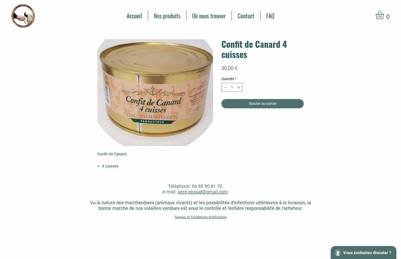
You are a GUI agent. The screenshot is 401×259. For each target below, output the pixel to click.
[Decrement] (225, 87)
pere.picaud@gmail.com (203, 192)
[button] (384, 15)
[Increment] (239, 87)
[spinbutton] (232, 87)
